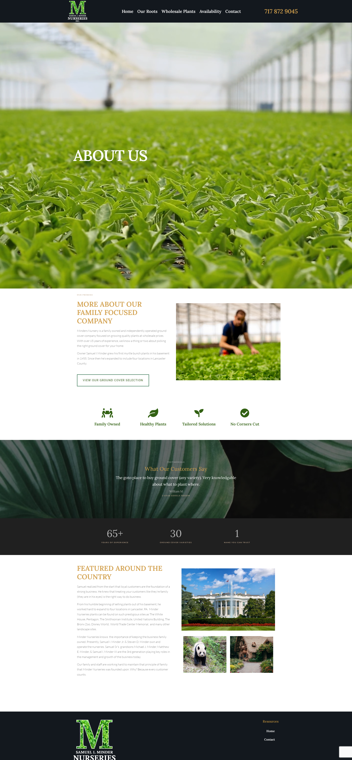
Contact (233, 11)
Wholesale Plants (178, 11)
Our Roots (147, 11)
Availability (210, 11)
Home (127, 11)
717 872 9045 (281, 11)
